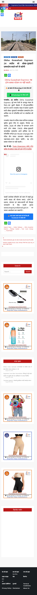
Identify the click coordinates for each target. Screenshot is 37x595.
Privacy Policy (6, 588)
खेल (14, 576)
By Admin (6, 70)
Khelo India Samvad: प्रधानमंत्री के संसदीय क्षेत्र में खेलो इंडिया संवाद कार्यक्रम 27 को (17, 368)
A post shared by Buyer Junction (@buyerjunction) (19, 192)
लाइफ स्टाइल (5, 576)
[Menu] (3, 2)
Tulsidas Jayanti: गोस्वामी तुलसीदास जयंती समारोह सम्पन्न (17, 380)
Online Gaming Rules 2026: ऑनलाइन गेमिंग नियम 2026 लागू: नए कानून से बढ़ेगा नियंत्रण (18, 243)
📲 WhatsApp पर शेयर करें (18, 95)
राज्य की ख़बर (26, 572)
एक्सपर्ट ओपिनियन (6, 584)
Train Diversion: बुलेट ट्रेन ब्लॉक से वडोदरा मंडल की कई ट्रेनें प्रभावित (18, 240)
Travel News (9, 230)
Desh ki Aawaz (18, 21)
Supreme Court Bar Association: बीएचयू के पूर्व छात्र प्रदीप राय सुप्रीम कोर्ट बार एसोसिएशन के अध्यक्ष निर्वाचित (17, 375)
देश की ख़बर (14, 57)
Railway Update (14, 229)
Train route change (27, 229)
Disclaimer (16, 588)
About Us (26, 588)
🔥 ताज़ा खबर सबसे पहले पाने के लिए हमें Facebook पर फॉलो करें (18, 217)
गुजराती (14, 584)
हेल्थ (3, 579)
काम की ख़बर (7, 57)
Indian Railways (18, 227)
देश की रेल (21, 57)
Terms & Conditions (27, 585)
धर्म (2, 581)
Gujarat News (7, 227)
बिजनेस (25, 576)
